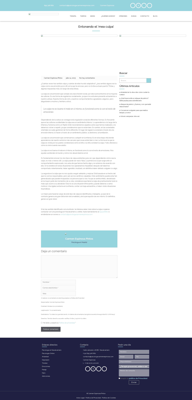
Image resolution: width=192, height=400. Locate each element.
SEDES (92, 16)
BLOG (155, 16)
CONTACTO (144, 16)
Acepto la (133, 378)
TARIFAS (83, 16)
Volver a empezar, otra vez (130, 116)
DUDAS (133, 16)
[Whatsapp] (149, 5)
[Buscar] (148, 80)
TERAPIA (73, 16)
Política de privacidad (67, 323)
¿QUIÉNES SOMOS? (108, 16)
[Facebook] (132, 5)
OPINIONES (123, 16)
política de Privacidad (138, 378)
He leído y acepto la (59, 323)
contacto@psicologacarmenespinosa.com (76, 214)
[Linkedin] (143, 5)
